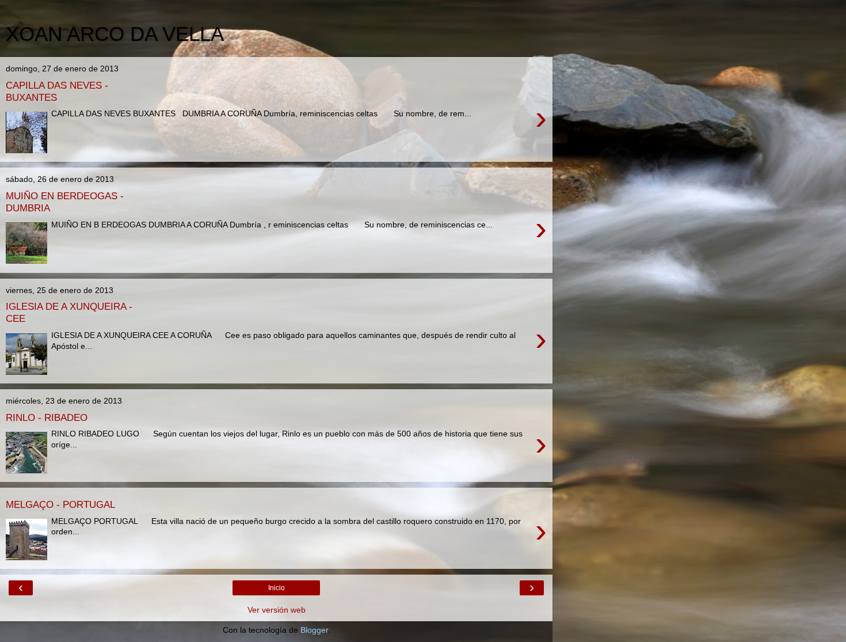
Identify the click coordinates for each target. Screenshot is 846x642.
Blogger (314, 630)
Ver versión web (276, 609)
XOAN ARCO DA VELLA (115, 34)
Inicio (276, 588)
